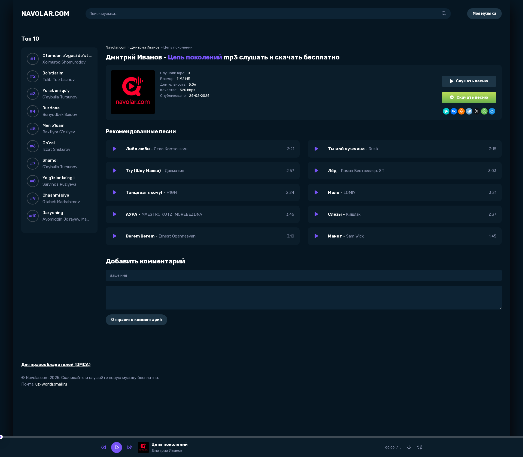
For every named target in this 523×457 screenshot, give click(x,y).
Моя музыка (484, 13)
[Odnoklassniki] (461, 111)
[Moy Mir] (492, 111)
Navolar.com (116, 47)
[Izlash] (444, 13)
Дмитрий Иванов (145, 47)
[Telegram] (469, 111)
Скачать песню (472, 97)
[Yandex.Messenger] (446, 111)
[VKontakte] (454, 111)
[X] (476, 111)
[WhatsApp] (484, 111)
